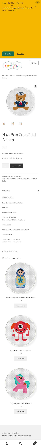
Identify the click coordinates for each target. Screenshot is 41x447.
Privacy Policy (7, 436)
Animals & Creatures (16, 76)
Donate (8, 54)
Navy (28, 179)
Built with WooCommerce (22, 436)
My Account (7, 443)
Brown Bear (12, 179)
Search (20, 443)
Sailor (4, 181)
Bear (7, 179)
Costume (19, 179)
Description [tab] (6, 191)
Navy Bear (34, 179)
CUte (24, 179)
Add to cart (17, 166)
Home (6, 76)
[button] (35, 86)
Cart (31, 441)
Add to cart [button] (20, 306)
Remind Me (20, 54)
